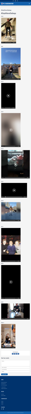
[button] (8, 30)
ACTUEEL (2, 394)
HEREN (2, 401)
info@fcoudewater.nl (4, 388)
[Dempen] (13, 42)
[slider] (8, 42)
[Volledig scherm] (14, 107)
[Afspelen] (2, 42)
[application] (8, 30)
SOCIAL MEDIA (3, 395)
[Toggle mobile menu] (29, 3)
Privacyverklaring (11, 412)
